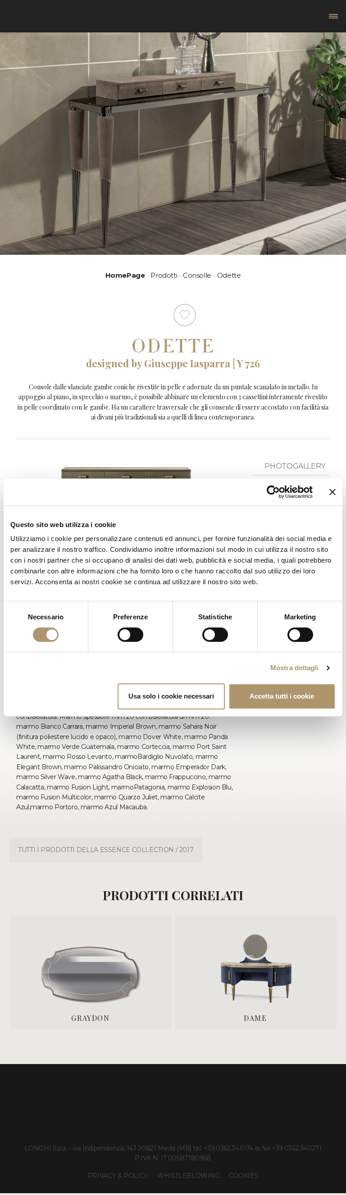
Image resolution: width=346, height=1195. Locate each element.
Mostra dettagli (294, 668)
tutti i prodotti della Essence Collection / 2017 (105, 850)
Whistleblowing (188, 1176)
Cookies (243, 1176)
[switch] (130, 634)
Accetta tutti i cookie (282, 696)
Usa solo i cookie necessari (171, 696)
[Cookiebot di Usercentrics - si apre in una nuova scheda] (273, 492)
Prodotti (163, 275)
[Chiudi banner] (332, 492)
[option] (91, 971)
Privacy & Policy (118, 1176)
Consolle (197, 275)
